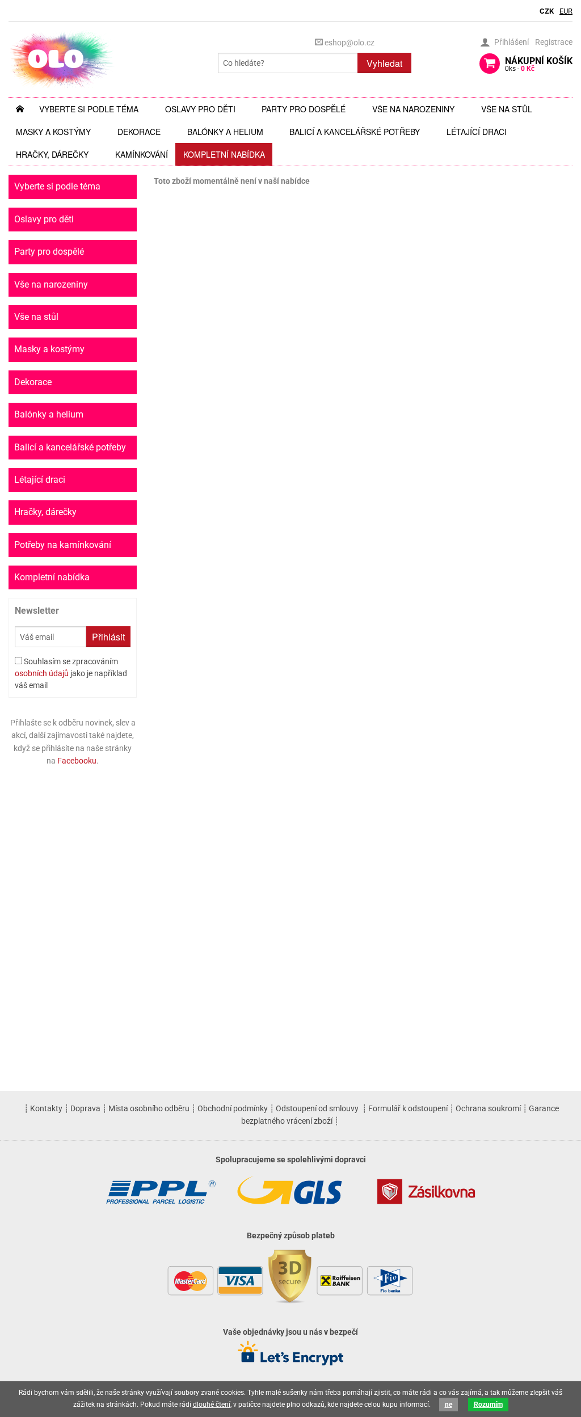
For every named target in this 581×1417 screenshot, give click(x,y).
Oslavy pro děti (200, 109)
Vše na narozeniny (413, 109)
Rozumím (488, 1404)
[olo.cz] (62, 58)
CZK (547, 11)
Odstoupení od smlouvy (317, 1108)
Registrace (553, 42)
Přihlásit (108, 636)
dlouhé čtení (211, 1404)
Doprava (85, 1108)
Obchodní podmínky (232, 1108)
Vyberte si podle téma (88, 109)
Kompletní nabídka (224, 154)
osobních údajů (42, 673)
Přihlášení (511, 42)
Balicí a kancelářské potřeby (354, 131)
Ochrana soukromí (488, 1108)
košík (538, 64)
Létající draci (477, 131)
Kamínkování (141, 154)
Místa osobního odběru (149, 1108)
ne (448, 1404)
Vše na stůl (506, 109)
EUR (565, 11)
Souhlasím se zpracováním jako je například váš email (71, 673)
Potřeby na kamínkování (62, 544)
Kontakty (46, 1108)
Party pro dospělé (304, 109)
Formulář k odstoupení (408, 1108)
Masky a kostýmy (53, 131)
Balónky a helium (225, 131)
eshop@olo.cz (348, 42)
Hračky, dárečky (52, 154)
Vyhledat (384, 63)
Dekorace (139, 131)
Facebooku (76, 760)
